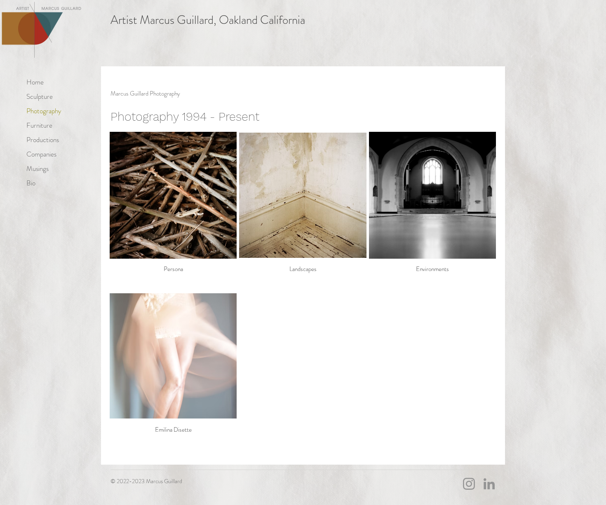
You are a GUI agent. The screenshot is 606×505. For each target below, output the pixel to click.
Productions (42, 140)
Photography (43, 111)
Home (35, 82)
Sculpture (39, 96)
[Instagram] (469, 484)
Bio (30, 183)
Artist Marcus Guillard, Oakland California (207, 20)
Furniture (39, 125)
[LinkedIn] (489, 484)
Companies (41, 154)
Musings (37, 168)
